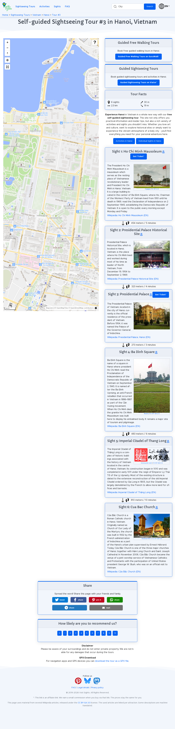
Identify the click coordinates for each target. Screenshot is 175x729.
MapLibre (50, 308)
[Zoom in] (7, 42)
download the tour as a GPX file (112, 661)
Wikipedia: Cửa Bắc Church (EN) (124, 572)
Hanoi (46, 15)
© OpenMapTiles (61, 308)
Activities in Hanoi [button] (124, 141)
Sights (57, 6)
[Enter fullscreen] (7, 67)
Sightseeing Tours (25, 6)
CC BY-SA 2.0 (156, 268)
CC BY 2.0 (155, 189)
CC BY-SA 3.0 (158, 463)
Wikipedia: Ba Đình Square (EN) (123, 426)
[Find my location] (7, 60)
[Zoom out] (7, 47)
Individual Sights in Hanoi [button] (150, 141)
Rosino (146, 413)
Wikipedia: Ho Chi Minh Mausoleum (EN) (127, 215)
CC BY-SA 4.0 (157, 538)
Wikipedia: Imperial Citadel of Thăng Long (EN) (131, 492)
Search (150, 7)
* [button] (138, 156)
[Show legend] (94, 42)
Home (5, 15)
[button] (60, 600)
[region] (51, 174)
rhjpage (147, 189)
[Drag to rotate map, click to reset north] (7, 53)
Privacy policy (97, 688)
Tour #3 (56, 15)
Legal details (83, 688)
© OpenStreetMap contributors (81, 308)
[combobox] (128, 7)
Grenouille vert (146, 463)
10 (115, 633)
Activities (44, 6)
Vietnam (36, 15)
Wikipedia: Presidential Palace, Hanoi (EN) (128, 337)
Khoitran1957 (146, 538)
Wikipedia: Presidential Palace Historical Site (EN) (133, 279)
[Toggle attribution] (95, 308)
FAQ (67, 6)
